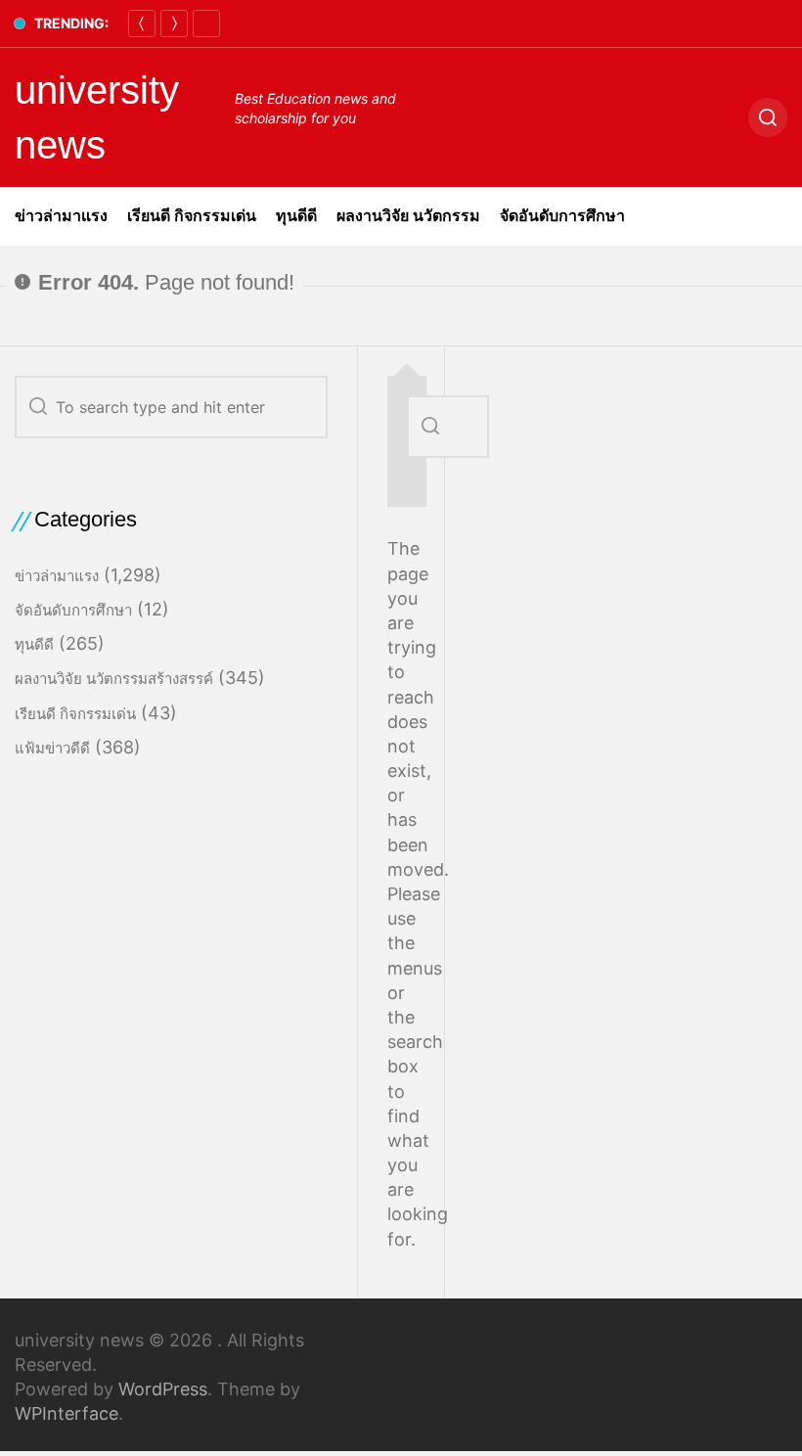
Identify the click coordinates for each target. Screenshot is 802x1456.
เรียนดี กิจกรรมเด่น (191, 215)
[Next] (174, 23)
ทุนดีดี (296, 215)
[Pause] (206, 23)
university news (97, 117)
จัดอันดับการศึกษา (562, 215)
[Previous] (142, 23)
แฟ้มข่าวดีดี (52, 748)
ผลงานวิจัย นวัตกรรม (408, 215)
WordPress (162, 1389)
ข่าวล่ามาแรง (61, 215)
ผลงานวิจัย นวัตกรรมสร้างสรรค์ (114, 678)
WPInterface (66, 1413)
